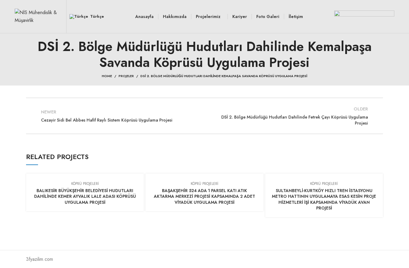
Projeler (126, 76)
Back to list (204, 115)
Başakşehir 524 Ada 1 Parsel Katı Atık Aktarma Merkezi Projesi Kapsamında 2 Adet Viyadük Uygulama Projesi (204, 196)
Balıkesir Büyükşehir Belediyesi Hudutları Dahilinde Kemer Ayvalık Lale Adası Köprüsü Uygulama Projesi (85, 196)
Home (107, 76)
